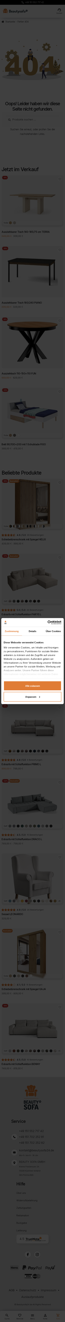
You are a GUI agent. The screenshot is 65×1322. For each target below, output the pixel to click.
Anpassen (30, 696)
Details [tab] (32, 631)
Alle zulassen (32, 686)
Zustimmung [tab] (12, 631)
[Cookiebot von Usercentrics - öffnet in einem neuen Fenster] (47, 622)
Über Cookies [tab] (53, 631)
